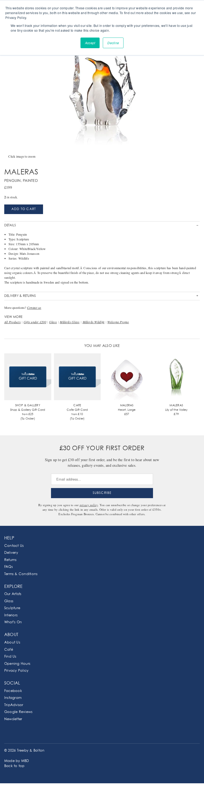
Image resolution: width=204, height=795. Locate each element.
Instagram (13, 698)
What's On (13, 622)
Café (8, 649)
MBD (25, 761)
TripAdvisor (13, 705)
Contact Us (14, 546)
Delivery (11, 553)
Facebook (13, 691)
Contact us (34, 307)
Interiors (11, 615)
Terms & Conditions (20, 574)
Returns (10, 560)
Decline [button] (113, 42)
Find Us (10, 656)
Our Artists (13, 594)
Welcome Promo (118, 322)
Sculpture (12, 608)
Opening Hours (17, 664)
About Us (12, 642)
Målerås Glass (69, 322)
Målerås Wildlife (94, 322)
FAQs (8, 567)
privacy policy (89, 505)
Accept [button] (90, 42)
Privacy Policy (16, 671)
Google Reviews (18, 712)
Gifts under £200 (35, 322)
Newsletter (13, 719)
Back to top (14, 766)
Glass (53, 322)
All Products (12, 322)
